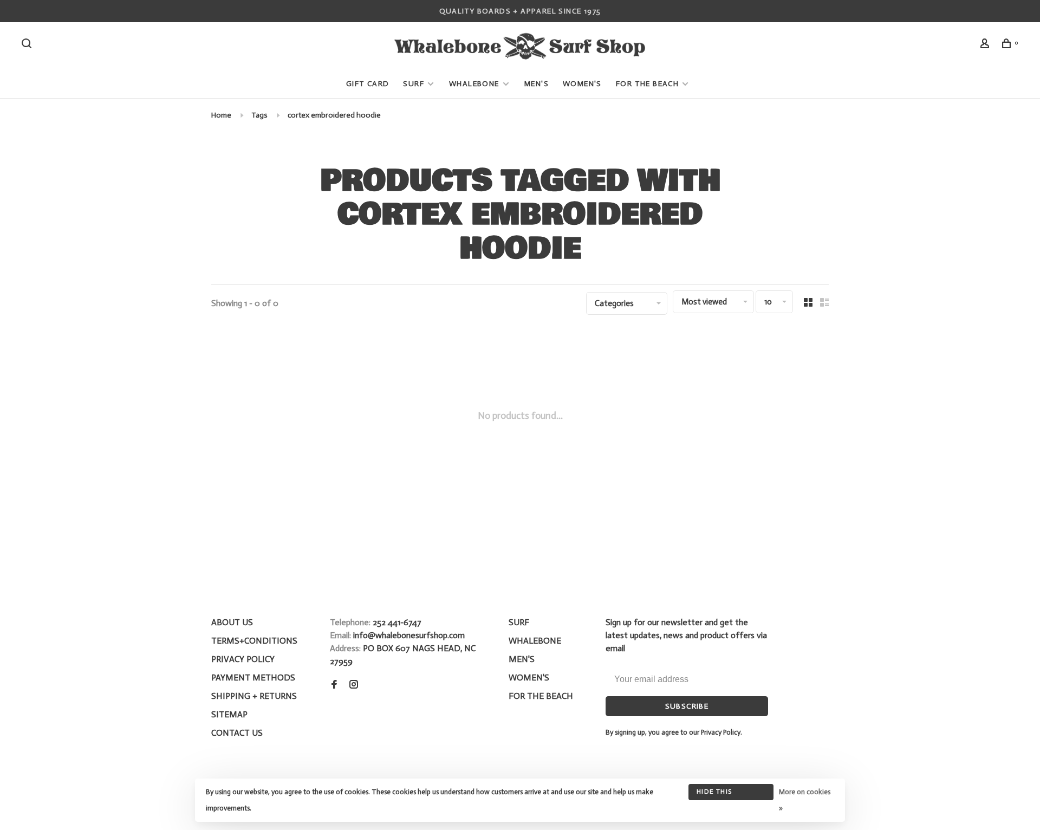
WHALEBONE (475, 83)
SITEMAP (229, 714)
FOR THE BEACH (647, 83)
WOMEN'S (582, 83)
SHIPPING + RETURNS (254, 696)
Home (221, 115)
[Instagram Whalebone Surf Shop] (353, 685)
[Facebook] (334, 685)
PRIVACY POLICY (243, 659)
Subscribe (687, 706)
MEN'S (536, 83)
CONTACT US (237, 733)
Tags (259, 115)
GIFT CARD (367, 83)
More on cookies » (804, 800)
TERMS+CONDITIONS (254, 641)
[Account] (986, 45)
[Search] (28, 45)
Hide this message (714, 794)
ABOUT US (232, 622)
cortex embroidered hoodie (334, 115)
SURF (413, 83)
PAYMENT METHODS (253, 677)
